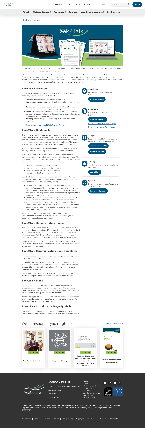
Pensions (90, 419)
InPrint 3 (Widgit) (97, 152)
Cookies (56, 419)
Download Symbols (98, 191)
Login (78, 4)
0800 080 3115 (103, 4)
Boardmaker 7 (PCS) (98, 146)
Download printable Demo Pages (101, 127)
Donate (137, 4)
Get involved (88, 395)
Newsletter (26, 419)
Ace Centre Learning (92, 12)
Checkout (89, 4)
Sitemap (37, 419)
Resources (59, 12)
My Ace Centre (89, 398)
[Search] (129, 4)
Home (85, 381)
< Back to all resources (31, 20)
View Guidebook (97, 99)
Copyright (80, 419)
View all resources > (114, 324)
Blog (50, 4)
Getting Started (41, 12)
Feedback (58, 4)
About (26, 12)
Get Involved (113, 12)
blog (60, 114)
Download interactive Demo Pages (102, 124)
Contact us (52, 393)
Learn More (95, 172)
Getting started (89, 386)
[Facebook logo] (119, 383)
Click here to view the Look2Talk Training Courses (45, 125)
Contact (68, 4)
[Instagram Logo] (110, 383)
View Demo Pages (97, 119)
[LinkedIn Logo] (105, 383)
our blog (52, 301)
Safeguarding (67, 419)
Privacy (47, 419)
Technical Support (55, 397)
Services (72, 12)
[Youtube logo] (115, 383)
